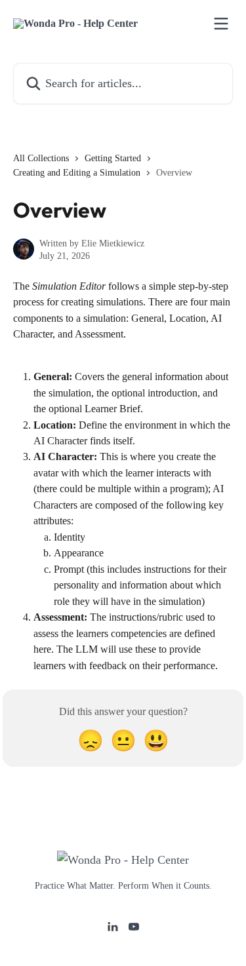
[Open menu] (221, 23)
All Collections (41, 158)
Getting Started (113, 158)
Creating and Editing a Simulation (76, 173)
